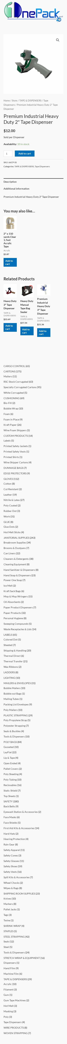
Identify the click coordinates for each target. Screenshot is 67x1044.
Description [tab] (10, 181)
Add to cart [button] (9, 262)
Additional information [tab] (16, 188)
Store (14, 100)
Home (7, 100)
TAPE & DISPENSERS (30, 100)
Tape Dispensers (42, 166)
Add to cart (24, 153)
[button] (57, 40)
